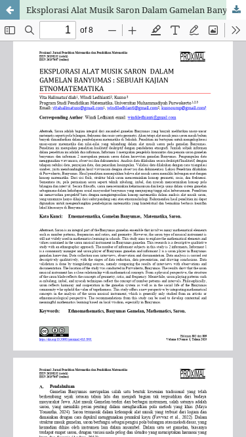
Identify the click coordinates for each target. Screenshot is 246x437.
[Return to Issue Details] (10, 10)
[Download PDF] (236, 10)
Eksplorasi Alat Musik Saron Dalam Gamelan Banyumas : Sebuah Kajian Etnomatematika (136, 10)
